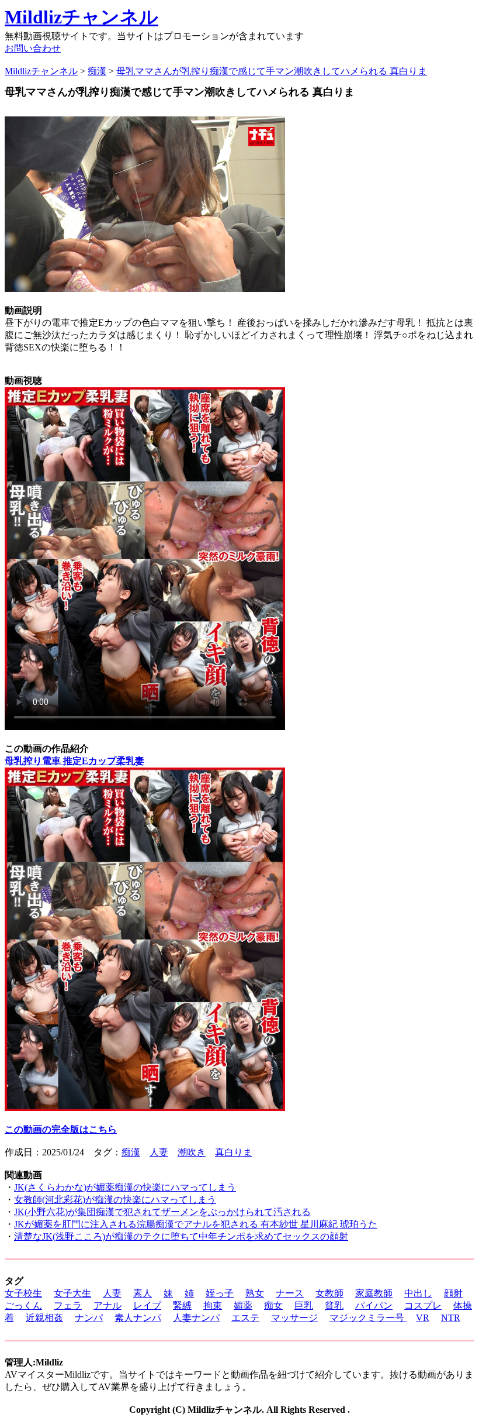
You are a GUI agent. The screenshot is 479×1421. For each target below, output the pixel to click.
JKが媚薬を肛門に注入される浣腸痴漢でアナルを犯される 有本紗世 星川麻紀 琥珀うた (195, 1224)
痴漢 (131, 1152)
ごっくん (23, 1305)
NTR (450, 1318)
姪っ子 (220, 1293)
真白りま (233, 1152)
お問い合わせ (33, 48)
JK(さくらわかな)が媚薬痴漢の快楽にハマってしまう (125, 1187)
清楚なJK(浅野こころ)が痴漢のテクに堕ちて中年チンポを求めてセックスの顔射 (181, 1236)
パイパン (374, 1305)
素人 (142, 1293)
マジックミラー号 (368, 1318)
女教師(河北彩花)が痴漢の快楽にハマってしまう (115, 1200)
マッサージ (294, 1318)
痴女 (273, 1305)
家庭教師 (374, 1293)
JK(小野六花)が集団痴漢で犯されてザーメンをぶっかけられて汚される (162, 1212)
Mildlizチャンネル (81, 16)
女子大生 (72, 1293)
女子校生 (23, 1293)
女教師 (329, 1293)
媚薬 (243, 1305)
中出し (418, 1293)
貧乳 (334, 1305)
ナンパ (89, 1318)
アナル (107, 1305)
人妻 (159, 1152)
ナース (290, 1293)
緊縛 (182, 1305)
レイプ (147, 1305)
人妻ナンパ (196, 1318)
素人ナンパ (137, 1318)
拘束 (212, 1305)
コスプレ (423, 1305)
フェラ (68, 1305)
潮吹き (192, 1152)
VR (422, 1318)
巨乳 (303, 1305)
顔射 (453, 1293)
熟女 (254, 1293)
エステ (245, 1318)
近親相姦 (44, 1318)
